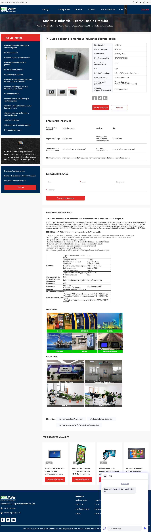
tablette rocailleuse (11, 120)
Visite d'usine (80, 505)
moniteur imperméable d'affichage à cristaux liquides (79, 425)
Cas (121, 9)
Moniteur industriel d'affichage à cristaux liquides (16, 47)
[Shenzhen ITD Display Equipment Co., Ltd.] (8, 9)
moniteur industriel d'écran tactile (57, 26)
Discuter (20, 187)
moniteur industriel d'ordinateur (71, 419)
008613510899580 (29, 176)
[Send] (145, 528)
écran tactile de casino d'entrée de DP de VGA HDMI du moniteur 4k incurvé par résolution (81, 471)
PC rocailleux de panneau (13, 75)
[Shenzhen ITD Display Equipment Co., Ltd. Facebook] (133, 2)
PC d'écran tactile (11, 53)
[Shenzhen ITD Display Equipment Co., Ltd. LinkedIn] (140, 2)
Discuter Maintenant (101, 108)
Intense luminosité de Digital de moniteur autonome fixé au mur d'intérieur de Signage (135, 471)
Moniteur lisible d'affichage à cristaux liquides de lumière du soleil (18, 81)
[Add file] (104, 528)
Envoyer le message (65, 198)
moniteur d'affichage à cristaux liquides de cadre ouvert (16, 88)
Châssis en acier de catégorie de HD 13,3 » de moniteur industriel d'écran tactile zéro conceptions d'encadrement (109, 471)
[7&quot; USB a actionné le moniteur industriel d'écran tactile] (55, 455)
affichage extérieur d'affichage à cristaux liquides (16, 114)
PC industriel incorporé (12, 130)
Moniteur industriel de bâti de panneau (15, 64)
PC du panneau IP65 (11, 94)
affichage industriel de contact (101, 419)
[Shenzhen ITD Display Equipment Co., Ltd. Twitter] (137, 2)
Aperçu (39, 26)
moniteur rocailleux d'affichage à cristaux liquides (16, 100)
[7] (67, 64)
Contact (78, 513)
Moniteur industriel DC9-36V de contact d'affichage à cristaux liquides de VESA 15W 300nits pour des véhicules (55, 471)
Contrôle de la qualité (82, 509)
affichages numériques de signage (17, 125)
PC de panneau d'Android (13, 70)
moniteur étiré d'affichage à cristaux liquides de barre (18, 107)
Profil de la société (81, 500)
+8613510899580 (19, 181)
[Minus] (145, 476)
